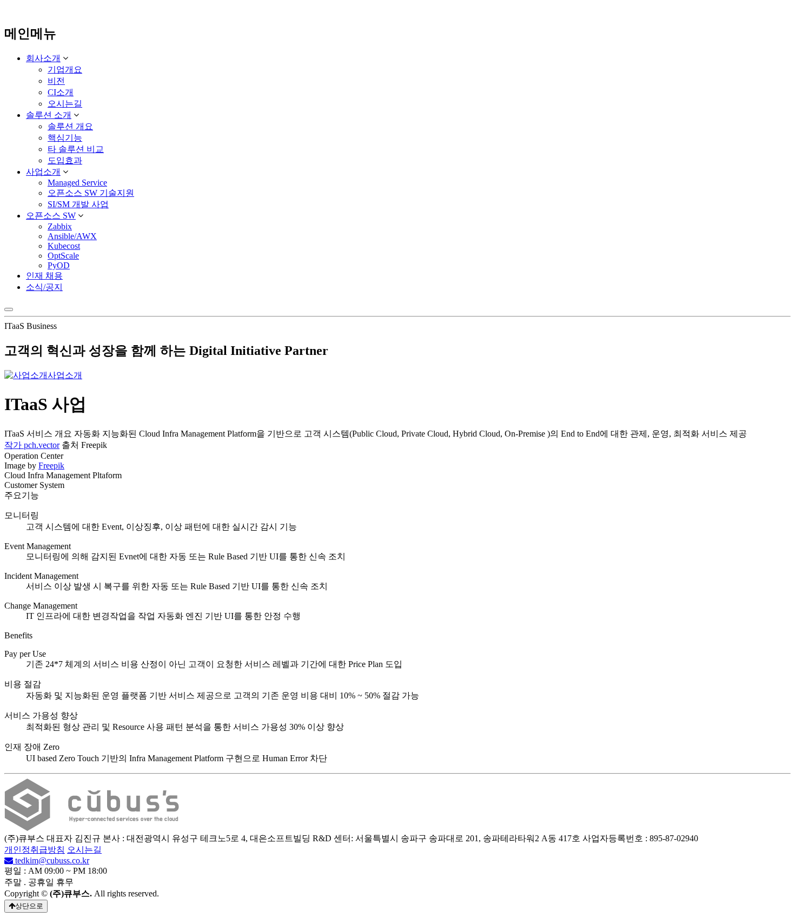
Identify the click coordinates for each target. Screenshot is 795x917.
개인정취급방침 (34, 849)
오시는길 (65, 103)
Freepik (51, 465)
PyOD (59, 265)
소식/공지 (44, 287)
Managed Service (77, 182)
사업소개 (43, 171)
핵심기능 (65, 137)
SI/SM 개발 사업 (78, 204)
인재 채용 (44, 275)
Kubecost (64, 245)
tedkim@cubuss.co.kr (51, 860)
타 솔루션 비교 (76, 149)
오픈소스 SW (51, 215)
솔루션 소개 (48, 115)
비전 (56, 80)
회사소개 (43, 58)
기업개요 (65, 69)
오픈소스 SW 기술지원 (91, 192)
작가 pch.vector (31, 445)
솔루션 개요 (70, 126)
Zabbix (60, 226)
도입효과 (65, 160)
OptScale (63, 255)
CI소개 (61, 92)
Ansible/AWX (72, 236)
